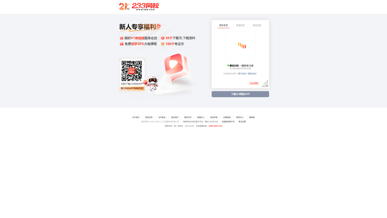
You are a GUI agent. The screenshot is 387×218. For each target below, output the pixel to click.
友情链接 (227, 117)
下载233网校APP (240, 94)
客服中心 (201, 117)
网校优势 (149, 117)
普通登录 (240, 25)
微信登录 (223, 25)
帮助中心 (240, 117)
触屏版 (252, 117)
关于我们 (136, 117)
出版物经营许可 (228, 122)
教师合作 (188, 117)
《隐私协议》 (252, 74)
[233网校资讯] (139, 7)
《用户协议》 (242, 74)
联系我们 (175, 117)
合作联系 (162, 117)
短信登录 (257, 25)
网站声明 (214, 117)
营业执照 (242, 122)
